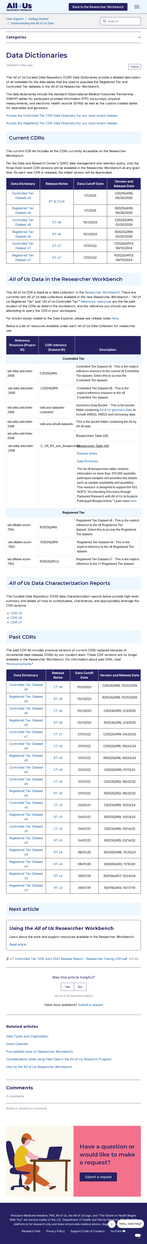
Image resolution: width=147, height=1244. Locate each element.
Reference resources (96, 301)
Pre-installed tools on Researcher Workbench (39, 1051)
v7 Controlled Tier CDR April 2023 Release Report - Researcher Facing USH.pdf (68, 959)
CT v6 (58, 746)
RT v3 (58, 876)
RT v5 (58, 817)
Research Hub (31, 1231)
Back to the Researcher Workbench (98, 7)
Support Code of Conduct (87, 1231)
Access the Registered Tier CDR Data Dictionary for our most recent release (61, 123)
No (80, 987)
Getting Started (38, 19)
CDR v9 (16, 613)
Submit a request (90, 1005)
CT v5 (58, 805)
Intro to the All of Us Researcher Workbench (39, 1067)
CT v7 (58, 734)
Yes (67, 987)
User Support (15, 19)
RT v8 (58, 699)
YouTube (116, 1231)
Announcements (19, 664)
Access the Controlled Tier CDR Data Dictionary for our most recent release (61, 115)
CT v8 (58, 687)
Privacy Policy (55, 1231)
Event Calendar (17, 1044)
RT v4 (58, 852)
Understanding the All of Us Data (32, 23)
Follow (135, 66)
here (115, 318)
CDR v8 (16, 618)
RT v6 (58, 758)
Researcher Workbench (102, 292)
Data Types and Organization (27, 1036)
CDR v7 (16, 622)
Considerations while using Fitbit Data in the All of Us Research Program (58, 1059)
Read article (17, 944)
